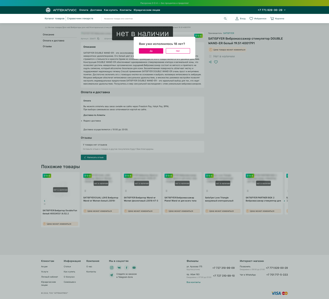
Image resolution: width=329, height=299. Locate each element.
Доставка (96, 10)
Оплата (83, 10)
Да (151, 51)
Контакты (126, 10)
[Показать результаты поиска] (225, 18)
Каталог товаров (54, 18)
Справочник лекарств (80, 18)
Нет (178, 51)
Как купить (111, 10)
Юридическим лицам (147, 10)
